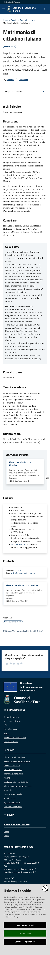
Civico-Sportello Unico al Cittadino (20, 464)
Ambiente (8, 790)
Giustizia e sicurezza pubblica (16, 781)
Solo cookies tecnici (25, 925)
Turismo (7, 777)
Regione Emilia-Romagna (12, 2)
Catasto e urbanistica (13, 769)
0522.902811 (13, 862)
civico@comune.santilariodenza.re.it (24, 573)
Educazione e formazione (14, 757)
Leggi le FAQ (9, 878)
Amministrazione (16, 710)
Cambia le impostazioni (25, 941)
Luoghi (6, 831)
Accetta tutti (25, 933)
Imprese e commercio (13, 794)
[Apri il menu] (3, 9)
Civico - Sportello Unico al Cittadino (22, 585)
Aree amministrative (12, 721)
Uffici (6, 725)
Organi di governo (11, 716)
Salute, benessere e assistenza (17, 761)
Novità (10, 815)
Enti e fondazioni (11, 729)
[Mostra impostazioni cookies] (47, 477)
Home (5, 20)
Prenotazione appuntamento (16, 881)
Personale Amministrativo (15, 737)
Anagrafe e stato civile (29, 20)
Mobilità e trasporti (12, 765)
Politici (6, 733)
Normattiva (16, 544)
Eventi (6, 835)
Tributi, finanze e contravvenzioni (17, 785)
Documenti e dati (11, 741)
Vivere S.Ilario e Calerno (16, 824)
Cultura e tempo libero (13, 806)
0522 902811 (18, 570)
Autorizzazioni (9, 798)
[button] (44, 9)
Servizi (14, 20)
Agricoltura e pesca (12, 802)
